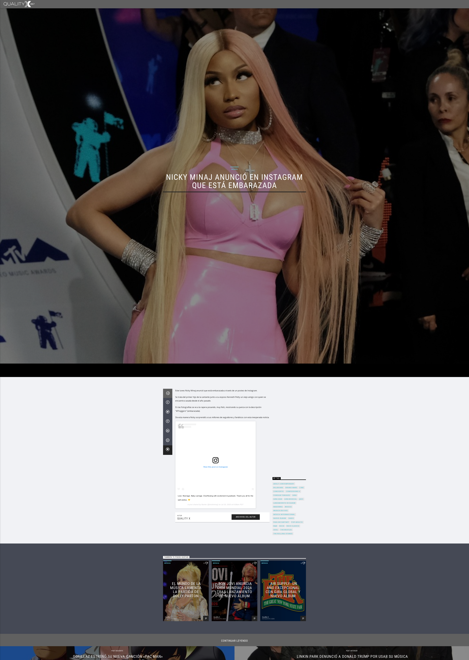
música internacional (284, 514)
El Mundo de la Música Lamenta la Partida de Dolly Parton (186, 589)
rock (281, 526)
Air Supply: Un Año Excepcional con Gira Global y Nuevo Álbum (283, 589)
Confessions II (293, 491)
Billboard (278, 488)
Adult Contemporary (283, 484)
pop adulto (297, 522)
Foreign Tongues (281, 495)
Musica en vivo (280, 511)
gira (295, 495)
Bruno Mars (291, 488)
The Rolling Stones (283, 534)
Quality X (183, 518)
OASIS (291, 518)
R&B (275, 526)
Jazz (301, 499)
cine (301, 488)
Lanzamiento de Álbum (284, 503)
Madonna (277, 507)
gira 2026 (277, 499)
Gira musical (290, 499)
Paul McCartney (281, 522)
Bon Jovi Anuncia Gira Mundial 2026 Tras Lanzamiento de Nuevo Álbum (234, 589)
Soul (275, 530)
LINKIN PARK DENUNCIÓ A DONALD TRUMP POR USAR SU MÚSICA (352, 656)
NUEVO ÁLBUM (279, 518)
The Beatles (286, 530)
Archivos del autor (246, 517)
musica (288, 507)
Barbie (204, 504)
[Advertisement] (289, 431)
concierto (278, 491)
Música (234, 169)
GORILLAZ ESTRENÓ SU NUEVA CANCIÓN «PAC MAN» (118, 656)
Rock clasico (293, 526)
